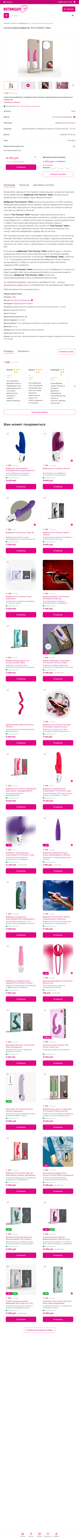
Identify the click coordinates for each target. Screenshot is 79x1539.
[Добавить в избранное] (35, 157)
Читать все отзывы (39, 412)
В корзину (21, 167)
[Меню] (6, 15)
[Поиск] (73, 15)
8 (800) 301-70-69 (65, 2)
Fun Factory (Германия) (62, 117)
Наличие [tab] (24, 185)
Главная (7, 23)
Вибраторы (23, 23)
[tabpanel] (39, 266)
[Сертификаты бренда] (74, 117)
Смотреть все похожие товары (39, 1330)
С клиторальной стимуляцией (41, 23)
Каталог (70, 9)
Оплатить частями (58, 174)
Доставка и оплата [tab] (43, 185)
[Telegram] (74, 2)
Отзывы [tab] (9, 351)
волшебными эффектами (16, 285)
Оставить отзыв (66, 352)
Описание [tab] (9, 185)
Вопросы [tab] (24, 351)
